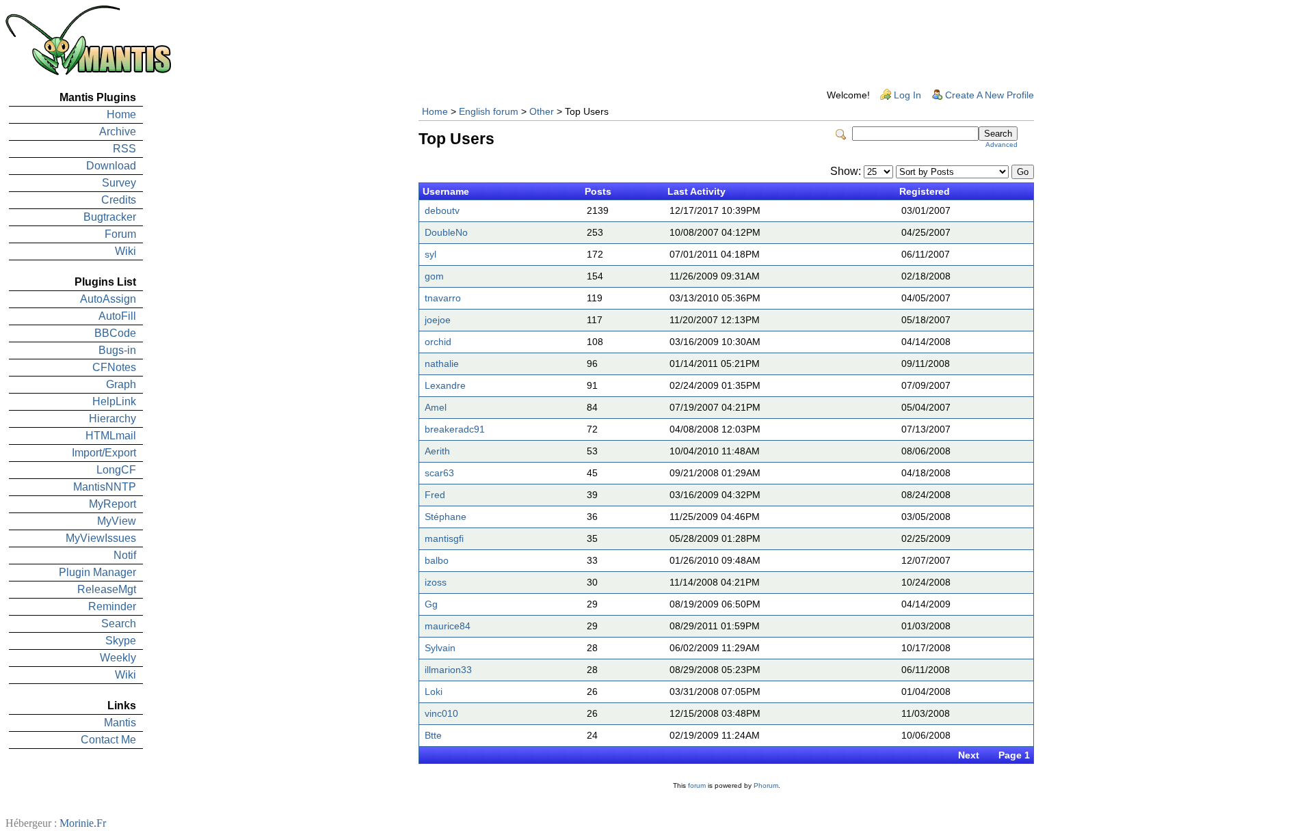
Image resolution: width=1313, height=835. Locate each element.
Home (121, 114)
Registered (924, 192)
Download (111, 166)
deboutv (442, 211)
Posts (598, 192)
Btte (433, 735)
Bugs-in (117, 350)
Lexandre (445, 386)
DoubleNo (446, 233)
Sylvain (440, 648)
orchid (438, 342)
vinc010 (441, 714)
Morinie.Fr (82, 823)
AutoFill (117, 316)
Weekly (118, 657)
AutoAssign (108, 299)
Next (968, 755)
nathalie (442, 364)
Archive (117, 131)
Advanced (1001, 144)
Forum (120, 234)
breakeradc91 (455, 429)
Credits (118, 200)
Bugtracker (109, 217)
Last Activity (696, 192)
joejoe (438, 320)
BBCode (115, 333)
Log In (907, 95)
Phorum (766, 785)
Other (541, 112)
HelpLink (114, 401)
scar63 (439, 473)
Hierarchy (112, 418)
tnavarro (443, 298)
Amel (436, 407)
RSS (124, 148)
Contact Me (108, 739)
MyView (116, 521)
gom (434, 276)
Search (118, 623)
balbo (437, 561)
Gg (431, 604)
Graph (121, 384)
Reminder (112, 606)
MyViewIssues (101, 538)
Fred (435, 495)
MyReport (112, 504)
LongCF (116, 470)
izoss (436, 582)
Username (446, 192)
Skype (120, 640)
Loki (433, 692)
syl (430, 254)
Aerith (437, 451)
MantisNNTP (104, 487)
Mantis (120, 722)
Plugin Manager (97, 572)
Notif (125, 555)
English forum (488, 112)
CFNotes (114, 367)
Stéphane (445, 517)
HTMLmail (110, 435)
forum (697, 785)
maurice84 (447, 626)
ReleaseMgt (106, 589)
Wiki (125, 251)
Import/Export (104, 452)
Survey (119, 183)
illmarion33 (448, 670)
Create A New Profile (989, 95)
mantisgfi (444, 539)
